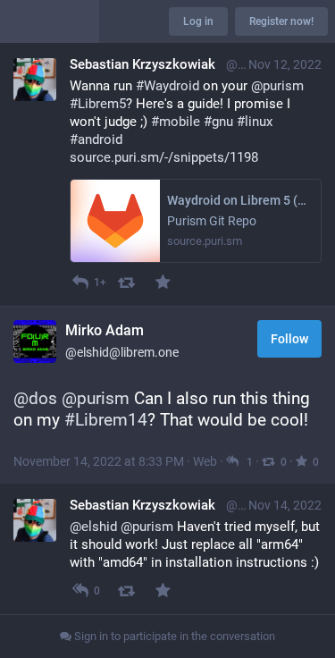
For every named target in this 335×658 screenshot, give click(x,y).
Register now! (281, 21)
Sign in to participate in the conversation (173, 636)
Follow (289, 339)
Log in (198, 21)
